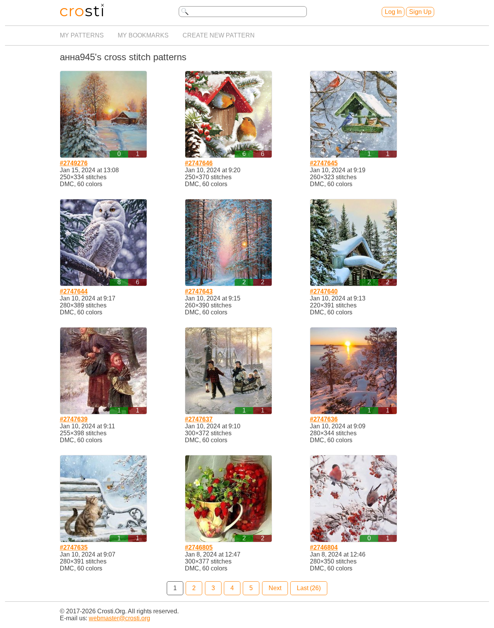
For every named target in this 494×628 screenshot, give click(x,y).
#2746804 (324, 547)
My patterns (82, 35)
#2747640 (324, 291)
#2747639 (74, 419)
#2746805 (199, 547)
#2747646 (199, 163)
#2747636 (324, 419)
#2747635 (74, 547)
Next (275, 588)
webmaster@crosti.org (119, 618)
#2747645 (324, 163)
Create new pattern (219, 35)
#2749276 (74, 163)
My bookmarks (143, 35)
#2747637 (199, 419)
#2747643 (199, 291)
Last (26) (309, 588)
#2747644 (74, 291)
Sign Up (420, 11)
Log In (393, 11)
